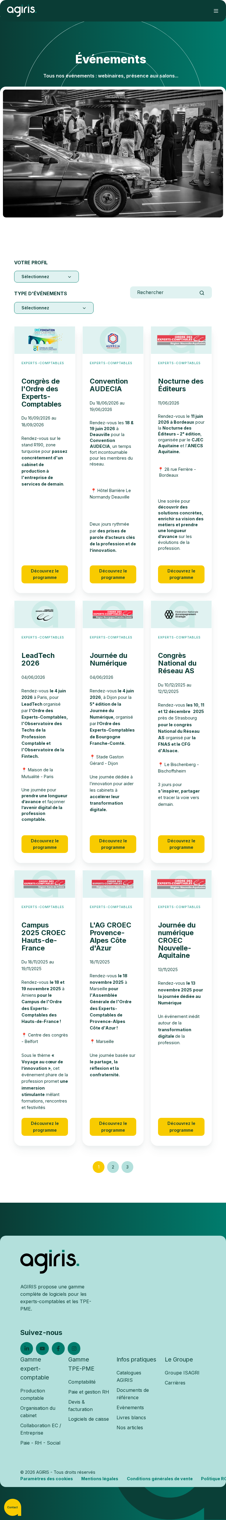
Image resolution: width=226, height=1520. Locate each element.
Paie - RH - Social (40, 1443)
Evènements (130, 1407)
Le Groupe (179, 1359)
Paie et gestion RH (88, 1392)
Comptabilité (82, 1382)
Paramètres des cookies (46, 1478)
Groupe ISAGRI (182, 1373)
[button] (216, 11)
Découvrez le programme (45, 574)
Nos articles (130, 1427)
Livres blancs (131, 1417)
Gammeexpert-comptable (34, 1368)
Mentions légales (99, 1478)
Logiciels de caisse (88, 1419)
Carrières (175, 1383)
